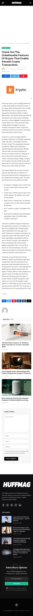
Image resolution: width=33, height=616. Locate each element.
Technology (6, 47)
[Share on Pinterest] (23, 76)
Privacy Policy (17, 590)
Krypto (4, 294)
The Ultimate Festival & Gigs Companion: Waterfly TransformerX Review (21, 540)
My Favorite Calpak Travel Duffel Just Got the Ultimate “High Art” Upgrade (21, 529)
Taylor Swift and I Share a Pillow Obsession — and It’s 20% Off (21, 518)
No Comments (22, 69)
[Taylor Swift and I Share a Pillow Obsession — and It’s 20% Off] (6, 519)
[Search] (30, 3)
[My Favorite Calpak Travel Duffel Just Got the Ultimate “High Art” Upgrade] (6, 530)
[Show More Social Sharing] (29, 76)
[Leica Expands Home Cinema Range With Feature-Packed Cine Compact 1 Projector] (16, 360)
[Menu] (3, 3)
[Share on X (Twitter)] (14, 76)
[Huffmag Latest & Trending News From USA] (16, 3)
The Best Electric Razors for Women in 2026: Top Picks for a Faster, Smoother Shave (15, 345)
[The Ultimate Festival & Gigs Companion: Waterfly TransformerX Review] (6, 540)
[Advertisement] (16, 24)
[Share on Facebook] (6, 76)
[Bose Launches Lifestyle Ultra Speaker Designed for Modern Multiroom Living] (16, 387)
